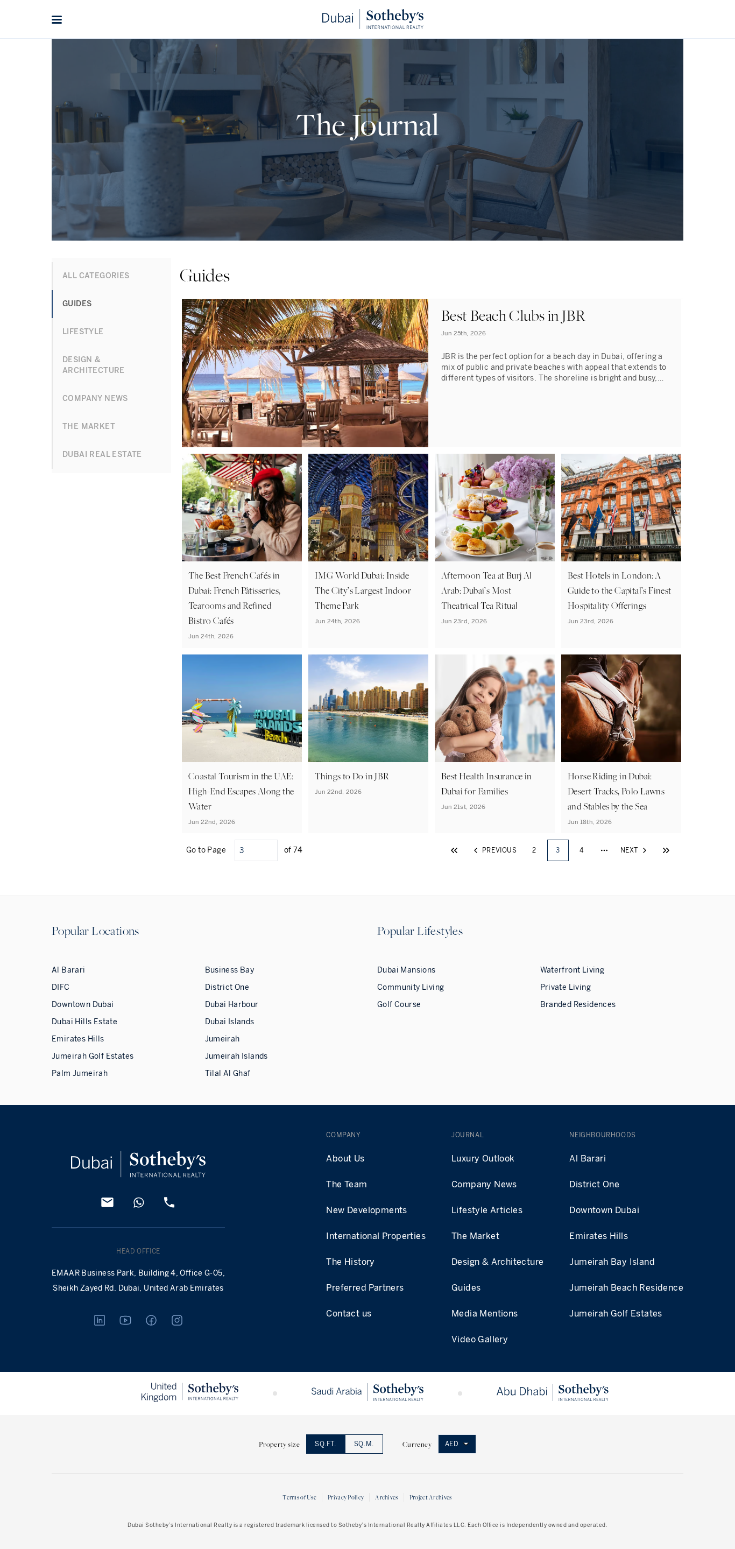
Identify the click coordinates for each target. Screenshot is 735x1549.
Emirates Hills (78, 1039)
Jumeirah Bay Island (612, 1262)
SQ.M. (364, 1444)
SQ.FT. (325, 1444)
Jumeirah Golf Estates (92, 1056)
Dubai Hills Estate (84, 1021)
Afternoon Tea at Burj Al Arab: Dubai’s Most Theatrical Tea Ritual (486, 590)
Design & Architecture (497, 1262)
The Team (346, 1184)
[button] (57, 19)
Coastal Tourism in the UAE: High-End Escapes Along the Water (241, 791)
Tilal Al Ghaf (228, 1073)
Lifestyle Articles (486, 1210)
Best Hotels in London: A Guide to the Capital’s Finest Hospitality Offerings (620, 590)
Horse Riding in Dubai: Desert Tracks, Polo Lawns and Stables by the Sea (616, 791)
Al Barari (69, 970)
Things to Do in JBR (352, 776)
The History (350, 1262)
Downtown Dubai (83, 1004)
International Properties (376, 1236)
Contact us (348, 1313)
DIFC (61, 987)
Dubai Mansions (406, 970)
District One (227, 987)
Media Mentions (484, 1313)
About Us (345, 1158)
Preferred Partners (365, 1288)
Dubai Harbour (232, 1004)
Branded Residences (578, 1004)
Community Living (410, 987)
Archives (386, 1497)
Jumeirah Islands (236, 1056)
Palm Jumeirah (80, 1073)
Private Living (565, 987)
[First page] (454, 850)
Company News (484, 1184)
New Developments (366, 1210)
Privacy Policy (346, 1497)
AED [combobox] (451, 1444)
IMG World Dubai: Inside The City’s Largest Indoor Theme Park (363, 590)
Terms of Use (299, 1497)
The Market (475, 1236)
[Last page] (666, 850)
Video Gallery (479, 1339)
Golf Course (399, 1004)
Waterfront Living (572, 970)
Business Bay (230, 970)
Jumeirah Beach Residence (626, 1288)
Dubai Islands (230, 1021)
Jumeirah (222, 1039)
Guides (465, 1288)
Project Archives (430, 1497)
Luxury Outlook (483, 1158)
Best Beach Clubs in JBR (513, 315)
